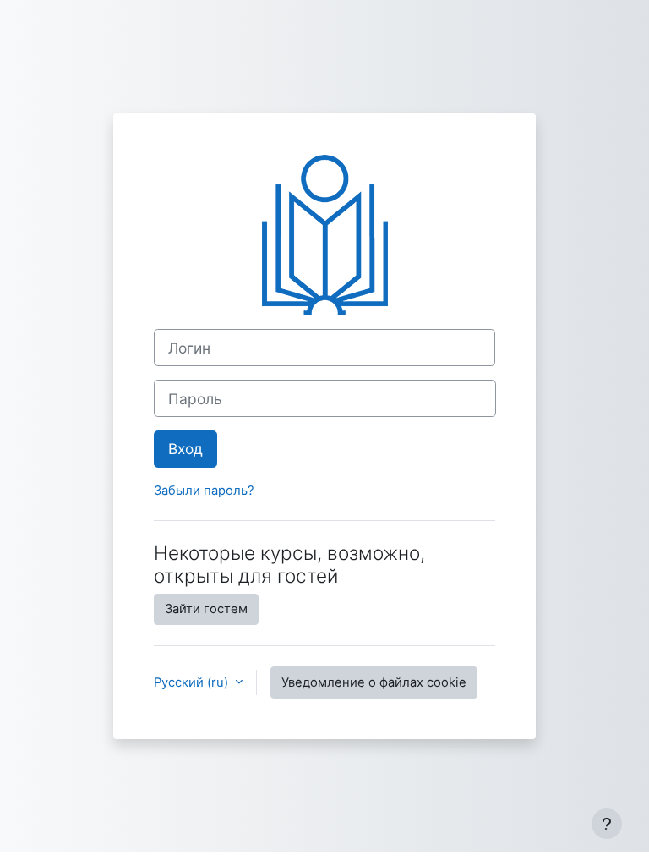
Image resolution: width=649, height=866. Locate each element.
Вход (185, 449)
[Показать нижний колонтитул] (607, 823)
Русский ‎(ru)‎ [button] (193, 682)
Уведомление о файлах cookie (373, 682)
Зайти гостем (206, 609)
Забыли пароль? (204, 490)
